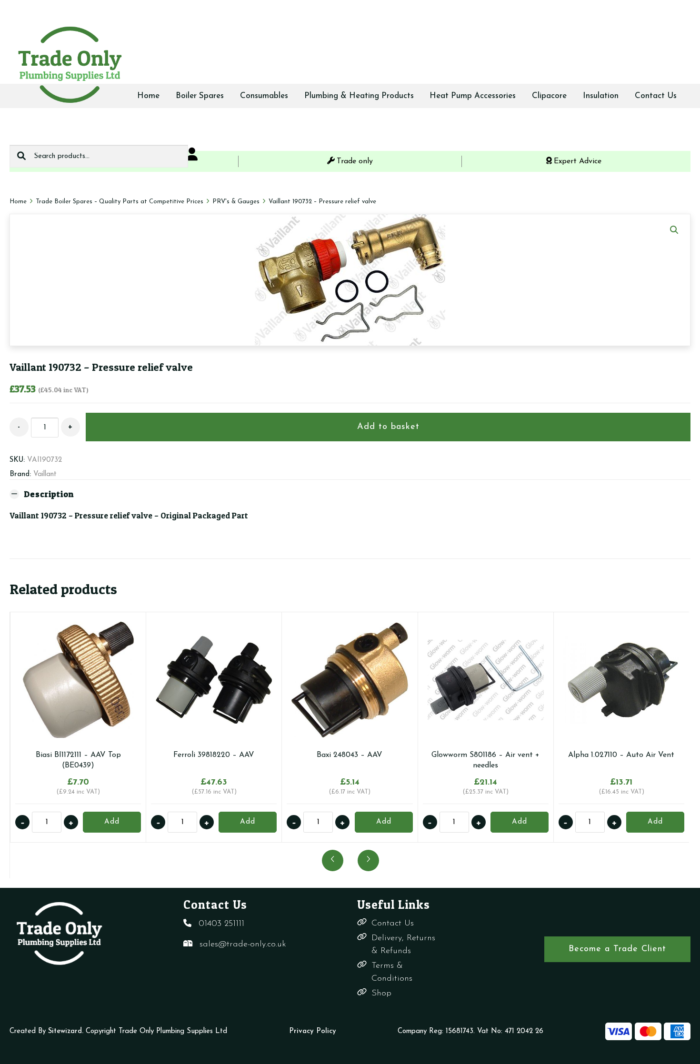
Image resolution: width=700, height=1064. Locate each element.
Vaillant (45, 474)
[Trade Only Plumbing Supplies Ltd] (69, 64)
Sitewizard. (65, 1031)
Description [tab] (49, 494)
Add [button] (112, 821)
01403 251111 (221, 924)
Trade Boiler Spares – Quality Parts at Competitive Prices (119, 202)
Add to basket (388, 427)
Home (148, 96)
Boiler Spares (200, 96)
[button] (674, 230)
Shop (381, 993)
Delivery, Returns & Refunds (403, 944)
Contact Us (656, 96)
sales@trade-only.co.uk (243, 944)
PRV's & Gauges (236, 202)
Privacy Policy (312, 1031)
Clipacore (549, 96)
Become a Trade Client (617, 949)
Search (21, 156)
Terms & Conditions (391, 972)
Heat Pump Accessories (473, 96)
